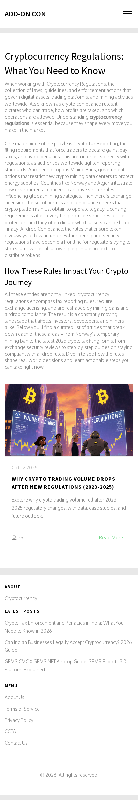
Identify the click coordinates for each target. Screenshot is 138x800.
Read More (111, 538)
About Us (14, 697)
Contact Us (16, 743)
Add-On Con (25, 13)
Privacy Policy (19, 720)
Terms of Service (22, 709)
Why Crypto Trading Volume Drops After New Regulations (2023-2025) (63, 482)
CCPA (10, 731)
